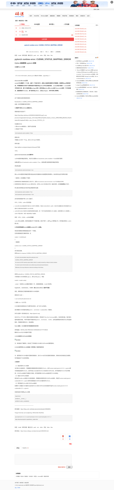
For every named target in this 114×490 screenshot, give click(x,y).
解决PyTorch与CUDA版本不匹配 (23, 332)
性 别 (18, 31)
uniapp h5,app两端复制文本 (85, 85)
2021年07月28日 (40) (80, 31)
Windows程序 (44, 15)
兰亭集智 (18, 476)
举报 (70, 444)
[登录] (95, 9)
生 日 (18, 35)
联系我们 (22, 482)
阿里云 (35, 476)
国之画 (22, 476)
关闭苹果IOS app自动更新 (85, 61)
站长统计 (31, 476)
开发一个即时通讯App (84, 63)
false (48, 55)
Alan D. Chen (38, 75)
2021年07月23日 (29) (80, 39)
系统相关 (71, 15)
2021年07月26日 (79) (80, 36)
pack (35, 55)
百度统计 (26, 476)
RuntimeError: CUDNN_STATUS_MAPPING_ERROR (29, 101)
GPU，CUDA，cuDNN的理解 (26, 217)
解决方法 (30, 55)
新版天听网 (46, 476)
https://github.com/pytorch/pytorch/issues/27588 (27, 147)
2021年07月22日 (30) (80, 41)
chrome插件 (40, 476)
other (41, 55)
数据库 (58, 15)
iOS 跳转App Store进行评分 (85, 65)
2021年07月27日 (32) (80, 34)
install (19, 55)
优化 (45, 55)
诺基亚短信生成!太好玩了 (84, 67)
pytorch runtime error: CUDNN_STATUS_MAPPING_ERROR (31, 423)
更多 (96, 57)
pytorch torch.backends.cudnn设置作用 (24, 154)
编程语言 (52, 15)
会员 (88, 15)
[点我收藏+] (58, 51)
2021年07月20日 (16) (80, 47)
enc (38, 55)
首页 (31, 15)
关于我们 (17, 482)
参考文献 (24, 55)
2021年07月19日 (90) (80, 49)
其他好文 (82, 15)
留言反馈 (27, 482)
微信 (77, 15)
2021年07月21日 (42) (80, 44)
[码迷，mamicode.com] (19, 16)
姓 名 (18, 28)
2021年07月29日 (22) (80, 28)
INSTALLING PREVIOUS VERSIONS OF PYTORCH (34, 330)
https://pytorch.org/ (35, 313)
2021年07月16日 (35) (80, 52)
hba (52, 55)
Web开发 (36, 15)
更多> (97, 25)
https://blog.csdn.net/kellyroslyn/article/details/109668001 (36, 409)
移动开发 (64, 15)
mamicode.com (21, 485)
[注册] (98, 9)
